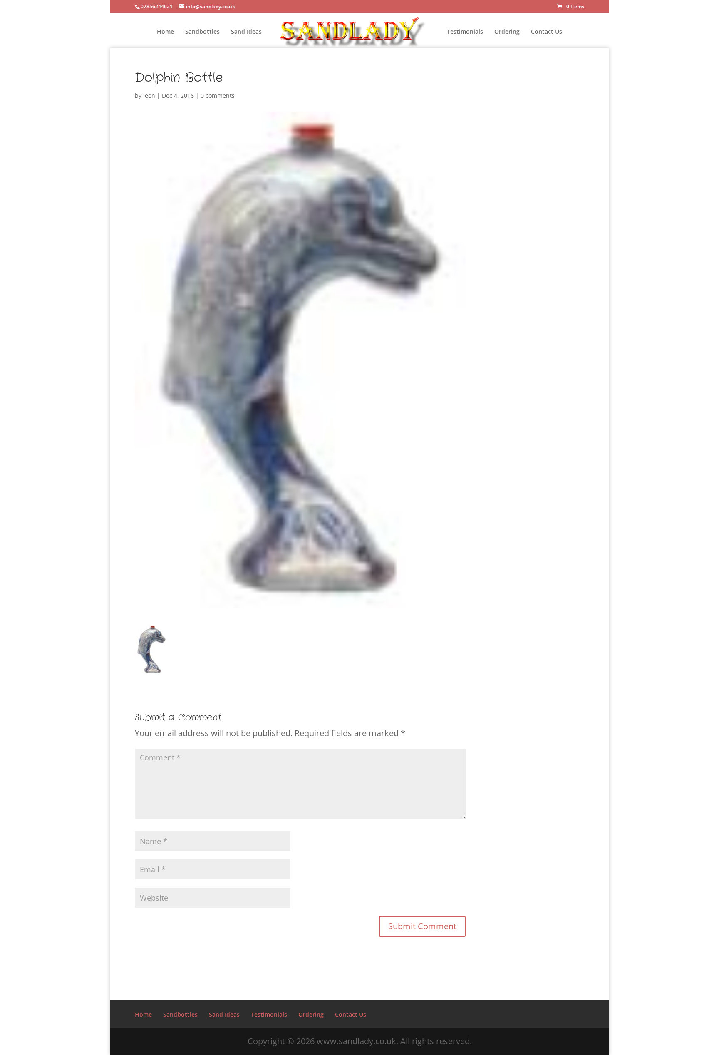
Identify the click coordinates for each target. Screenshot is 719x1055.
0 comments (218, 95)
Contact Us (546, 32)
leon (149, 95)
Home (165, 32)
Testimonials (465, 32)
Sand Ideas (246, 32)
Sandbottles (202, 32)
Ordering (507, 32)
